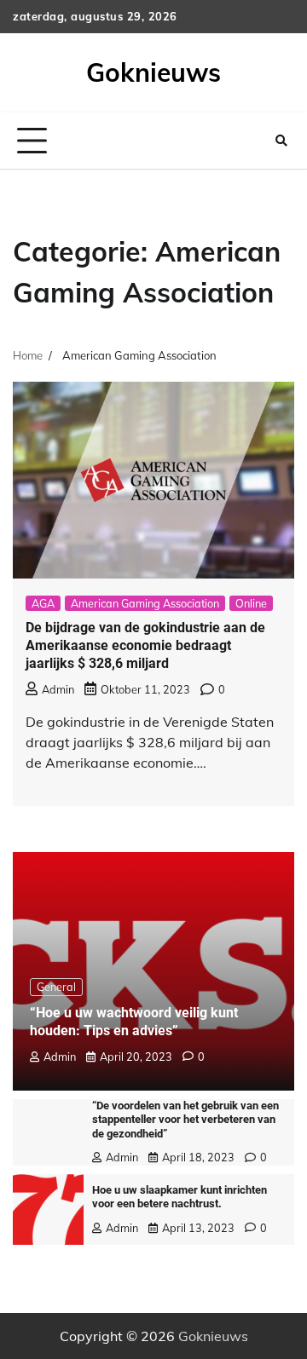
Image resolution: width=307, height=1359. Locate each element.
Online (251, 603)
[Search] (281, 140)
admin (58, 689)
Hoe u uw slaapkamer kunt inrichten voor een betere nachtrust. (179, 1197)
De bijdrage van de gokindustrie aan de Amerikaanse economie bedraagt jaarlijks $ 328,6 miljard (145, 645)
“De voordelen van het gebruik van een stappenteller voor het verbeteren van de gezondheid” (185, 1119)
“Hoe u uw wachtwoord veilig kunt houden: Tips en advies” (134, 1022)
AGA (43, 603)
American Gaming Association (145, 603)
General (56, 986)
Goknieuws (153, 72)
